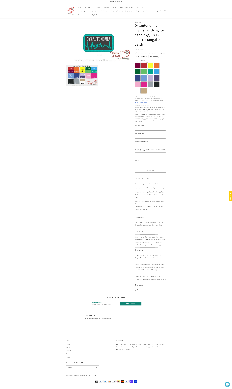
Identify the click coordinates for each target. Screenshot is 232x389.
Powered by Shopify (122, 384)
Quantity (137, 160)
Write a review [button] (130, 304)
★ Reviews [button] (230, 196)
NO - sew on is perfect (141, 56)
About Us (69, 347)
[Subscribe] (97, 367)
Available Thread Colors (141, 102)
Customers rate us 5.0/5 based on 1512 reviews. (81, 375)
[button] (106, 7)
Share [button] (138, 290)
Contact (68, 351)
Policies (68, 354)
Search (68, 344)
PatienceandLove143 (113, 384)
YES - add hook (154, 56)
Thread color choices (141, 209)
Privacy (68, 357)
